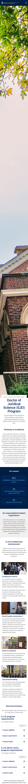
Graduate (5, 397)
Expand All (22, 725)
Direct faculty (12, 616)
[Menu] (26, 3)
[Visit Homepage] (10, 3)
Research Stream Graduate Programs (17, 397)
